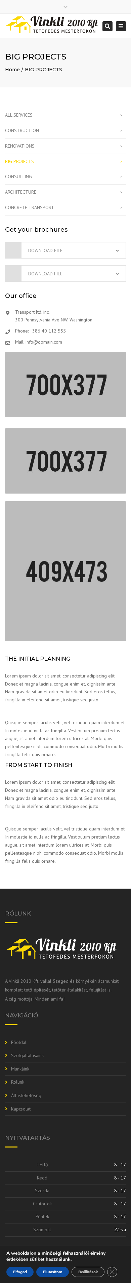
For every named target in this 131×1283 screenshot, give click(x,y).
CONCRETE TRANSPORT (29, 207)
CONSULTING (18, 176)
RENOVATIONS (20, 146)
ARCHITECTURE (20, 192)
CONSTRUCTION (22, 130)
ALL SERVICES (19, 115)
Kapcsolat (21, 1109)
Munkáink (20, 1069)
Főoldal (19, 1042)
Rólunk (17, 1082)
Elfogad (20, 1272)
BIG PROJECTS (19, 161)
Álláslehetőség (26, 1095)
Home (12, 70)
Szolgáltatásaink (27, 1055)
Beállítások (88, 1272)
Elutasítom (52, 1272)
